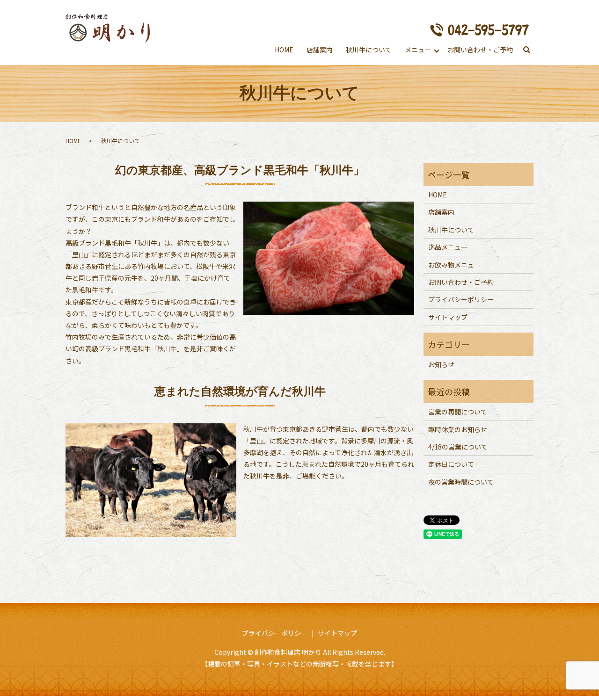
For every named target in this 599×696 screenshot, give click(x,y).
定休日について (451, 464)
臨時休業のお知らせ (457, 429)
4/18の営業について (458, 446)
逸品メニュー (448, 247)
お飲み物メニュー (454, 264)
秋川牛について (369, 49)
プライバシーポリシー (461, 299)
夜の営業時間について (461, 481)
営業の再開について (457, 411)
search (526, 51)
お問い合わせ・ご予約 (480, 49)
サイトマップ (448, 317)
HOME (284, 49)
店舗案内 (320, 49)
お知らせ (441, 364)
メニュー (418, 49)
